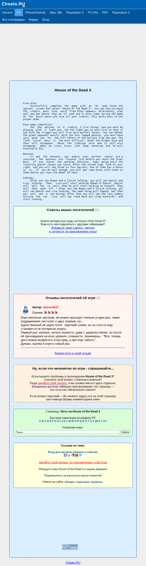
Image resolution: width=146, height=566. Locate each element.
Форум (33, 19)
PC (19, 12)
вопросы (97, 481)
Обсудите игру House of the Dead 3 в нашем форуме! (73, 469)
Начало (7, 12)
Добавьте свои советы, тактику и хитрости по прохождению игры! (73, 229)
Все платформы (13, 19)
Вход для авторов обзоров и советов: (73, 452)
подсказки (83, 481)
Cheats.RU (73, 562)
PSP (105, 12)
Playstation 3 (75, 12)
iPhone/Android (35, 12)
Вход (45, 19)
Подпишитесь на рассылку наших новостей (73, 475)
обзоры (70, 481)
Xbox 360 (55, 12)
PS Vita (93, 12)
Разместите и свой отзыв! (73, 353)
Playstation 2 (120, 12)
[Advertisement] (73, 52)
